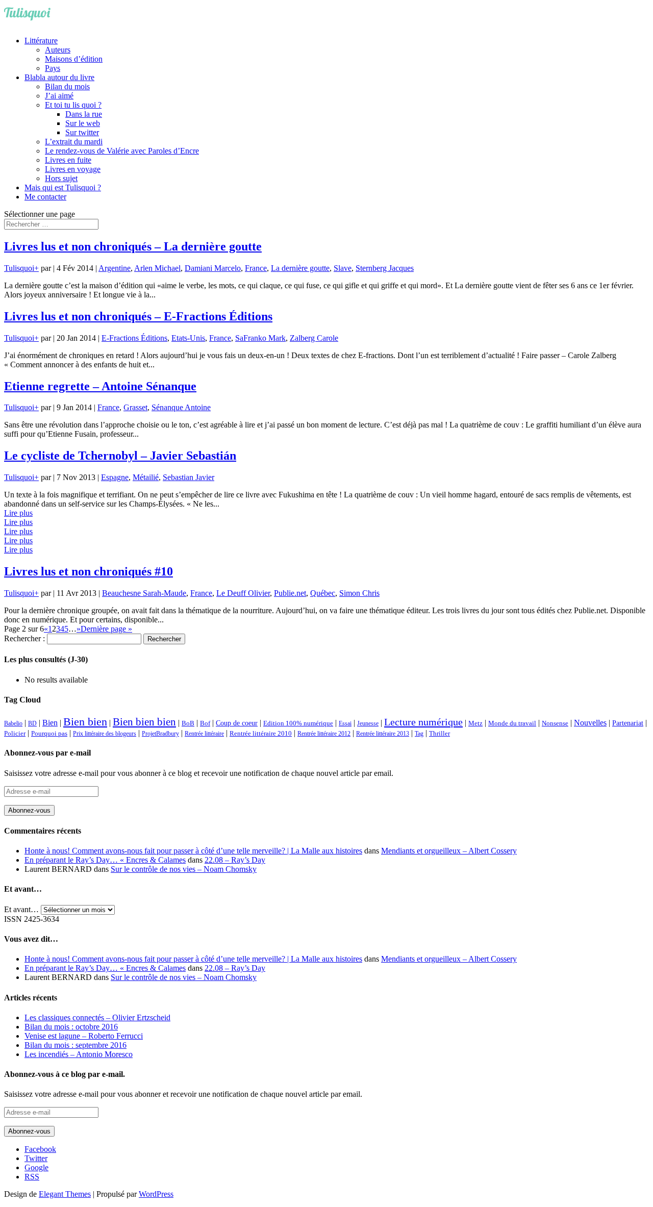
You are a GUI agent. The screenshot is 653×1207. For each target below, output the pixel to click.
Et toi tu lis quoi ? (73, 104)
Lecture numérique (423, 721)
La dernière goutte (300, 268)
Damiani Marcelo (213, 268)
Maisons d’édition (74, 59)
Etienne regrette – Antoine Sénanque (100, 386)
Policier (15, 733)
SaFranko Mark (260, 338)
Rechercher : (24, 638)
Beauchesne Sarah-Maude (144, 593)
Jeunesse (368, 723)
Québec (322, 593)
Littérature (41, 40)
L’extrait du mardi (74, 141)
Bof (205, 723)
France (256, 268)
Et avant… (21, 909)
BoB (188, 723)
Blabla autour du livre (59, 77)
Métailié (146, 477)
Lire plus (18, 513)
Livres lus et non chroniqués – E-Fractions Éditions (138, 316)
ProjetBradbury (160, 733)
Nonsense (555, 723)
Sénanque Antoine (181, 407)
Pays (52, 68)
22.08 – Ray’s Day (235, 860)
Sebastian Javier (188, 477)
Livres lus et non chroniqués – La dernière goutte (133, 246)
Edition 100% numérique (298, 723)
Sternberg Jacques (385, 268)
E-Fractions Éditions (134, 338)
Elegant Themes (65, 1194)
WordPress (156, 1194)
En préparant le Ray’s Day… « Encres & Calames (105, 860)
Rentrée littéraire (204, 733)
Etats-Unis (188, 338)
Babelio (13, 723)
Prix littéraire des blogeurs (104, 733)
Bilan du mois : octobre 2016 (71, 1026)
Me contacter (45, 196)
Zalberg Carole (314, 338)
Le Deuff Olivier (243, 593)
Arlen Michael (157, 268)
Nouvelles (590, 722)
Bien (50, 722)
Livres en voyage (73, 169)
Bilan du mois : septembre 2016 (75, 1045)
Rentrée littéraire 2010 (261, 733)
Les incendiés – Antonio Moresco (78, 1054)
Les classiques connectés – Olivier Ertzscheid (97, 1017)
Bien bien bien (144, 722)
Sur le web (82, 123)
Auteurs (57, 49)
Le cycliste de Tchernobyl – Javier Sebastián (120, 455)
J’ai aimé (59, 95)
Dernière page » (106, 628)
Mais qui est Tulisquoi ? (62, 187)
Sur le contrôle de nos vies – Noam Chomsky (184, 869)
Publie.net (290, 593)
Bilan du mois (67, 86)
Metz (475, 723)
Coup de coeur (237, 723)
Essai (345, 723)
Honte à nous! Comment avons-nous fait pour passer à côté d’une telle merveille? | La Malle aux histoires (193, 850)
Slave (342, 268)
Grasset (135, 407)
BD (32, 723)
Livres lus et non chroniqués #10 (88, 571)
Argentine (114, 268)
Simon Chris (359, 593)
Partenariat (627, 723)
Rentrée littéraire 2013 (382, 733)
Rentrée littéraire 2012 (323, 733)
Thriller (439, 733)
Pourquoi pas (49, 733)
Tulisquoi (19, 268)
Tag (419, 733)
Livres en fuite (68, 160)
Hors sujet (61, 178)
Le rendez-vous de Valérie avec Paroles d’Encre (122, 150)
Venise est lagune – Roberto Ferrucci (83, 1036)
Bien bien (85, 721)
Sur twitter (82, 132)
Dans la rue (83, 114)
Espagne (115, 477)
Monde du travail (512, 723)
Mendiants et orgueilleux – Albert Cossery (449, 850)
